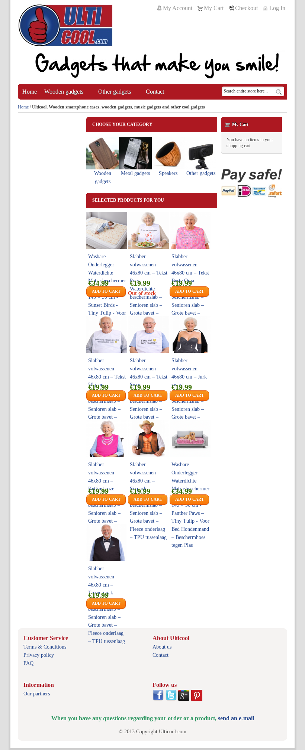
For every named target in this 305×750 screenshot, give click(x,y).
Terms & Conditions (44, 647)
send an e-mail (236, 718)
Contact (160, 655)
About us (161, 647)
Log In (277, 8)
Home (23, 107)
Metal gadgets (135, 173)
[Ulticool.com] (65, 25)
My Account (177, 8)
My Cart (214, 8)
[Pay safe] (251, 183)
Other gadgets (200, 173)
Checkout (246, 8)
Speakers (168, 173)
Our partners (36, 694)
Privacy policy (38, 655)
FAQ (28, 663)
